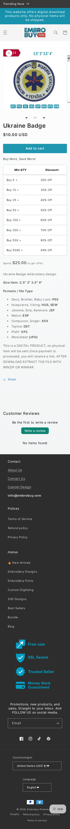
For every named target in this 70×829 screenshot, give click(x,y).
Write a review (35, 431)
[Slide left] (26, 118)
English (31, 787)
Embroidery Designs (22, 571)
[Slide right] (43, 118)
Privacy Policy (18, 537)
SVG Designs (17, 599)
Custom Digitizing (21, 590)
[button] (5, 32)
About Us (15, 470)
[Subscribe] (57, 723)
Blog (11, 626)
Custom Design (19, 487)
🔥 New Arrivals (19, 562)
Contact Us (16, 478)
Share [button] (12, 379)
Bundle (13, 617)
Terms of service (37, 820)
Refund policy (18, 528)
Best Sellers (16, 608)
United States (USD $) (32, 765)
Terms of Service (20, 519)
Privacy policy (51, 814)
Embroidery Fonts (20, 581)
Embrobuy (33, 809)
